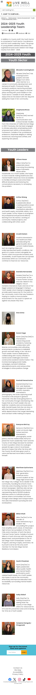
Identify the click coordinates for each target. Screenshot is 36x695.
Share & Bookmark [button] (9, 33)
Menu (2, 2)
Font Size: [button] (5, 30)
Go (34, 10)
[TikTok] (24, 679)
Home (18, 4)
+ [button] (9, 30)
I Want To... (4, 18)
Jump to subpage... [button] (11, 14)
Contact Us (17, 668)
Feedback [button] (21, 33)
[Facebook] (9, 679)
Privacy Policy (17, 674)
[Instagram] (19, 679)
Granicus (13, 682)
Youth (33, 18)
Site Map (17, 670)
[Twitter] (14, 679)
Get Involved (12, 18)
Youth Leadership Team (9, 19)
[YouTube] (29, 679)
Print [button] (29, 33)
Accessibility (18, 672)
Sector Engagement (23, 18)
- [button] (12, 30)
